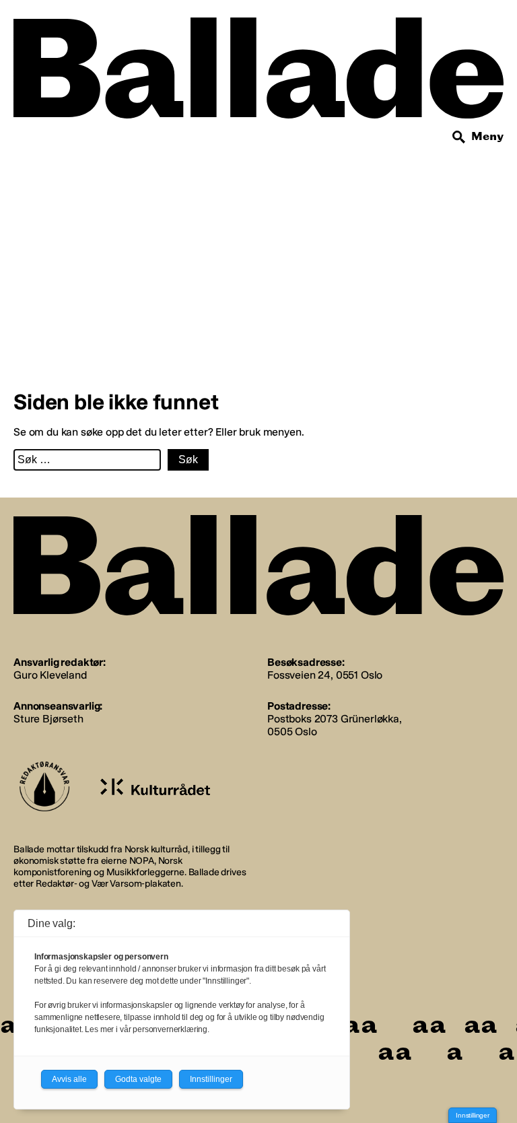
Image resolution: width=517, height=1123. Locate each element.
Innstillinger (472, 1115)
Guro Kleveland (50, 675)
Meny (487, 136)
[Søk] (459, 137)
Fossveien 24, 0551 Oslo (324, 675)
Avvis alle (69, 1079)
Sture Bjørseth (48, 718)
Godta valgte (138, 1079)
